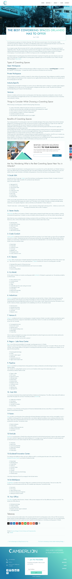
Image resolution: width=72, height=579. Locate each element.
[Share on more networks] (36, 523)
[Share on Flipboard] (28, 523)
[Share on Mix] (31, 523)
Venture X (9, 318)
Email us (10, 562)
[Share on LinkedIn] (14, 523)
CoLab (23, 178)
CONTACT (67, 3)
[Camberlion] (5, 3)
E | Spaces (9, 259)
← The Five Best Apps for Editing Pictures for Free (17, 541)
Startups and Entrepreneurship (29, 531)
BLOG (62, 3)
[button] (57, 155)
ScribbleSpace (10, 482)
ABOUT (55, 3)
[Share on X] (8, 523)
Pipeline (9, 366)
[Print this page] (34, 523)
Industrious (9, 298)
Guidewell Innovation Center (13, 458)
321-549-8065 (12, 559)
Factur (8, 416)
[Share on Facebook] (11, 523)
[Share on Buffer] (20, 523)
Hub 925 (37, 396)
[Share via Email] (25, 523)
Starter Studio (10, 213)
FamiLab (9, 436)
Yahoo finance (18, 59)
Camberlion (38, 576)
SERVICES (48, 3)
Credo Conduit (10, 236)
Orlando (11, 532)
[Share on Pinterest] (17, 523)
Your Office (9, 499)
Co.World (37, 275)
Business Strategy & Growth (17, 531)
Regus (8, 344)
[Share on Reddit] (22, 523)
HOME (42, 3)
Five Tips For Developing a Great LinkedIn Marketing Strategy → (51, 541)
